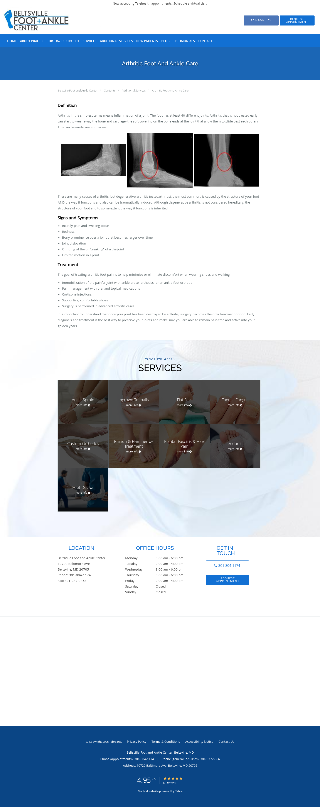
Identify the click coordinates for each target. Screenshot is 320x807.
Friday (154, 580)
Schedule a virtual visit (190, 3)
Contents (110, 90)
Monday (154, 558)
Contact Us (226, 741)
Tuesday (154, 563)
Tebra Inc (115, 742)
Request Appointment (227, 579)
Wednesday (154, 569)
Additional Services (134, 90)
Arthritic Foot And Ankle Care (170, 90)
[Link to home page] (51, 20)
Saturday (145, 586)
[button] (297, 20)
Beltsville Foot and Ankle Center (78, 90)
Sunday (145, 592)
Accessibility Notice (199, 741)
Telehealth (142, 3)
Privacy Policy (136, 741)
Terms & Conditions (166, 741)
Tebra (178, 791)
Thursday (154, 575)
